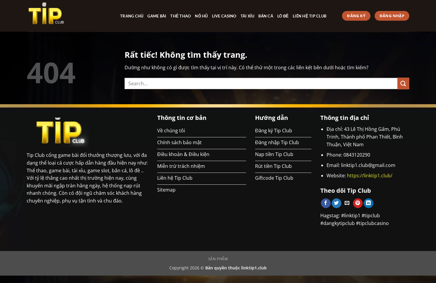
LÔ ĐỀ (283, 16)
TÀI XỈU (247, 16)
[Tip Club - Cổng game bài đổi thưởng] (69, 16)
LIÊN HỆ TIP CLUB (309, 16)
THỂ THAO (180, 16)
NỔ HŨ (201, 16)
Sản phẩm (218, 258)
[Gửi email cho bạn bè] (347, 203)
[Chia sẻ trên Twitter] (336, 203)
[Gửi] (403, 83)
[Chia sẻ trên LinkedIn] (368, 203)
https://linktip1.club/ (369, 175)
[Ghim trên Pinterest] (358, 203)
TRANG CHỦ (131, 16)
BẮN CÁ (265, 16)
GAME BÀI (156, 16)
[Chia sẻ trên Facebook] (326, 203)
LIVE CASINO (224, 16)
